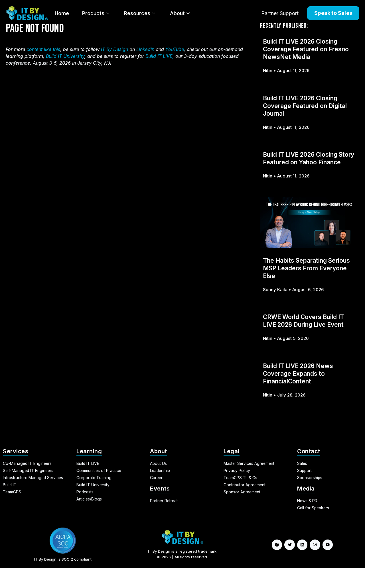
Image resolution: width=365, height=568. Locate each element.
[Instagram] (315, 545)
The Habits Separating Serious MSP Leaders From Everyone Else (306, 268)
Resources (137, 13)
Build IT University (65, 56)
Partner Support (280, 13)
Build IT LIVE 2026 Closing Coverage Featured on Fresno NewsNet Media (306, 49)
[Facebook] (277, 545)
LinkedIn (145, 49)
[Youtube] (328, 545)
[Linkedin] (302, 545)
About (177, 13)
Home (62, 13)
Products (93, 13)
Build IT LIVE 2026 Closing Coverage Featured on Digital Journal (305, 106)
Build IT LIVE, (159, 56)
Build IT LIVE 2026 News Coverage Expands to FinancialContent (298, 373)
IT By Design (114, 49)
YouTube (174, 49)
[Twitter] (289, 545)
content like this (43, 49)
